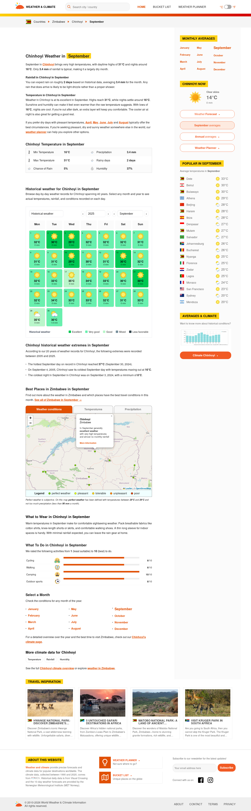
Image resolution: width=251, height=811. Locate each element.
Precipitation (133, 409)
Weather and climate (37, 767)
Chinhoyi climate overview (57, 668)
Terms (213, 804)
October (120, 616)
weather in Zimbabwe (101, 668)
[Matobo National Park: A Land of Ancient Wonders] (155, 703)
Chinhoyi (77, 22)
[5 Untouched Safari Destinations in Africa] (103, 703)
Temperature (34, 659)
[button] (43, 472)
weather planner (36, 132)
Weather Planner (192, 7)
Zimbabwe (58, 22)
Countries (39, 22)
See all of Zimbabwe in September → (58, 400)
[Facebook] (201, 780)
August (123, 122)
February (34, 615)
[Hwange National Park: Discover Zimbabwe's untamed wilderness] (50, 703)
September (97, 22)
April (88, 122)
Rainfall (50, 659)
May (95, 122)
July (110, 122)
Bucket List (162, 7)
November (121, 622)
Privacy (230, 804)
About (179, 804)
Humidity (64, 659)
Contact (195, 804)
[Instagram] (210, 780)
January (33, 609)
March (32, 622)
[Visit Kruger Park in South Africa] (208, 703)
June (103, 122)
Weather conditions (49, 409)
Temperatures (93, 409)
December (121, 629)
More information (88, 442)
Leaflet (128, 488)
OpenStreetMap (143, 488)
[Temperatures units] (228, 7)
